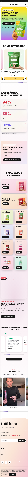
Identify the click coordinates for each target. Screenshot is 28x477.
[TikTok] (6, 462)
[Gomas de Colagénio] (14, 59)
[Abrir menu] (2, 4)
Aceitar (12, 474)
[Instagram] (2, 462)
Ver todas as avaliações (14, 359)
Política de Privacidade (20, 471)
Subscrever (21, 440)
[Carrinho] (25, 4)
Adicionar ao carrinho (14, 78)
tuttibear (14, 4)
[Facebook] (9, 462)
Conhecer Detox (9, 23)
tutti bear (9, 424)
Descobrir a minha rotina (11, 27)
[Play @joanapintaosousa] (14, 392)
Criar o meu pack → (8, 316)
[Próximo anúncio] (26, 1)
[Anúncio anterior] (1, 1)
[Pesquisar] (5, 4)
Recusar (5, 474)
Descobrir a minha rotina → (12, 159)
